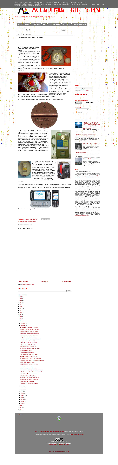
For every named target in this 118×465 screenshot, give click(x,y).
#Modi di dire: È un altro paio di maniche (29, 383)
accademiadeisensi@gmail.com (81, 215)
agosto (22, 389)
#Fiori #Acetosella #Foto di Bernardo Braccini (30, 358)
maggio (22, 395)
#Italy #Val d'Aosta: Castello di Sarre (28, 337)
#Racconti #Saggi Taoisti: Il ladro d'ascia (29, 379)
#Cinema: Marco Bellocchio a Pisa (28, 344)
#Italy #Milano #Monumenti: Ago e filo (28, 373)
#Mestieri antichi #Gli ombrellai (27, 352)
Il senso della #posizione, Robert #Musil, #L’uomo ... (31, 369)
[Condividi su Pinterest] (49, 219)
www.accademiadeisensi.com (57, 431)
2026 (21, 296)
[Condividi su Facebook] (47, 219)
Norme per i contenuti (79, 177)
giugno (22, 393)
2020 (21, 308)
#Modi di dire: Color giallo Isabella (90, 143)
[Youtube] (59, 418)
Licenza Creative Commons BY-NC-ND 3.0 (59, 444)
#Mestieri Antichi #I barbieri (26, 350)
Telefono (34, 221)
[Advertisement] (44, 276)
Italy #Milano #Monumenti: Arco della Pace (29, 354)
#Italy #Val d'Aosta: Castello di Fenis (28, 346)
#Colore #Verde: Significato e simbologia (29, 327)
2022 (21, 304)
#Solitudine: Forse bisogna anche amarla (29, 377)
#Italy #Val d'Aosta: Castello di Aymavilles (29, 333)
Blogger (67, 451)
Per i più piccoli (66, 24)
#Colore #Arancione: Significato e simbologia (30, 339)
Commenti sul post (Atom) (28, 284)
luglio (22, 391)
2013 (21, 320)
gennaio (23, 403)
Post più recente (23, 281)
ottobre (22, 386)
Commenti (79, 112)
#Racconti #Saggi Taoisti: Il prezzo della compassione (32, 360)
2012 (21, 322)
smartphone (29, 221)
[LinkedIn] (59, 420)
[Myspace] (60, 418)
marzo (22, 399)
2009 (21, 409)
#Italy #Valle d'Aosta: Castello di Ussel (28, 356)
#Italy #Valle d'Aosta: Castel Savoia (28, 375)
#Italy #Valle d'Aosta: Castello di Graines (29, 364)
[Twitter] (57, 418)
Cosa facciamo (36, 24)
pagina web (86, 210)
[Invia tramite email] (42, 219)
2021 (21, 306)
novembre (23, 325)
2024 (21, 300)
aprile (22, 397)
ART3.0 (44, 24)
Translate (87, 90)
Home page (44, 281)
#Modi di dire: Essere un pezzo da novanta (30, 348)
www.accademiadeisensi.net (42, 431)
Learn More (95, 4)
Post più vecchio (66, 281)
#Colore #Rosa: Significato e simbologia (29, 335)
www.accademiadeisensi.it (77, 434)
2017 (21, 312)
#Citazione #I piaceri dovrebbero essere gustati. (31, 371)
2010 (21, 407)
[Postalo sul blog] (44, 219)
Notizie (20, 24)
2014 (21, 318)
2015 (21, 316)
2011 (21, 405)
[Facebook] (59, 416)
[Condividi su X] (46, 219)
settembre (23, 387)
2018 (21, 310)
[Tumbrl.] (58, 420)
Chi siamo (26, 24)
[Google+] (58, 416)
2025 (21, 298)
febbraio (23, 401)
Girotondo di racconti (54, 24)
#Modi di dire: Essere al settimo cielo (28, 368)
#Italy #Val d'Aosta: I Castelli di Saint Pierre (29, 329)
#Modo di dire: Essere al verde (27, 362)
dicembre (23, 323)
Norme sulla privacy (89, 176)
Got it (103, 4)
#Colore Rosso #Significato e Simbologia (29, 342)
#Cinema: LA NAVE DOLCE (26, 366)
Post (78, 109)
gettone (24, 221)
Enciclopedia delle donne (79, 24)
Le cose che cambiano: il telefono (27, 381)
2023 (21, 302)
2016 (21, 314)
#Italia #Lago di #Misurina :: (82, 152)
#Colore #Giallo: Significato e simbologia (29, 331)
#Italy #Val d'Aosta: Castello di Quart (28, 340)
